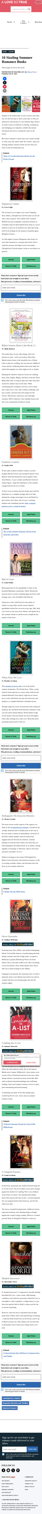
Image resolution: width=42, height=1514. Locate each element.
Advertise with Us (31, 1480)
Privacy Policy (29, 1486)
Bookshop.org (31, 266)
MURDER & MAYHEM (7, 1489)
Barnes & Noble (11, 266)
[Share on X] (4, 82)
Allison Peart (31, 72)
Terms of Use (29, 1483)
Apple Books (31, 259)
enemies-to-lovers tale (13, 686)
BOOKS (11, 52)
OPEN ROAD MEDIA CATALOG (10, 1495)
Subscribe (38, 2)
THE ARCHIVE (6, 1480)
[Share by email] (4, 91)
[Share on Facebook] (4, 78)
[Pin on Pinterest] (4, 86)
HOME (5, 52)
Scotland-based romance (20, 827)
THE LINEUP (5, 1486)
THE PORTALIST (6, 1492)
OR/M (26, 1489)
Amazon (11, 259)
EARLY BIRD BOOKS (7, 1483)
